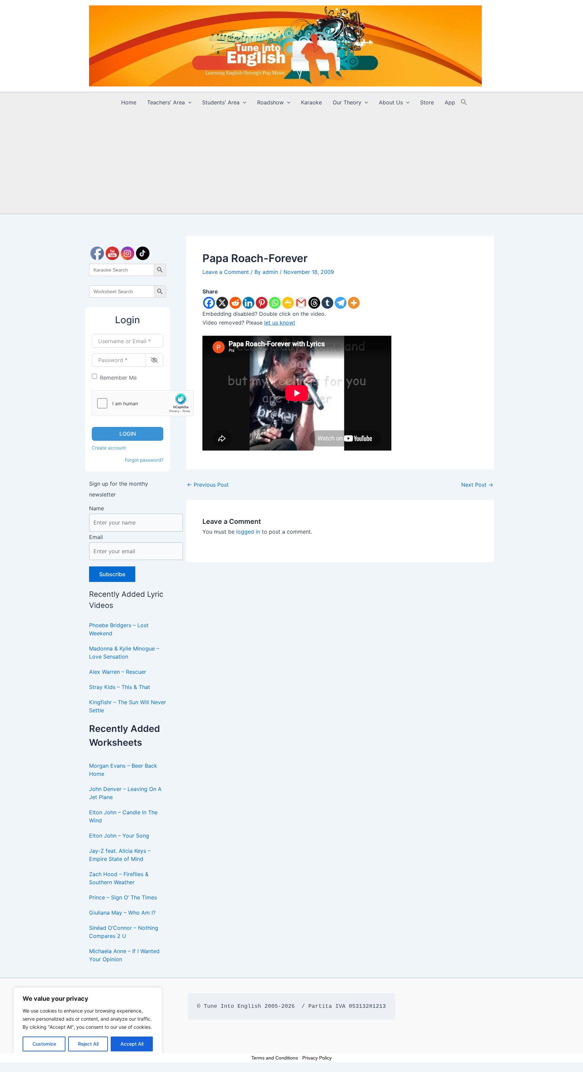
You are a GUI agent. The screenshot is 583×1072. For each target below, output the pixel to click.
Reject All (88, 1044)
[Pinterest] (262, 303)
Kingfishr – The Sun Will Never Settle (127, 706)
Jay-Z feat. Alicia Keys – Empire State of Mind (119, 854)
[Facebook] (209, 303)
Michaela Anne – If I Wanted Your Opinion (124, 955)
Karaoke (311, 102)
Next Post (477, 484)
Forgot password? (144, 460)
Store (427, 102)
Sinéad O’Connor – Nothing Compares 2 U (123, 931)
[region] (87, 1023)
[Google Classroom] (288, 303)
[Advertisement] (291, 163)
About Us (391, 102)
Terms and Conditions (274, 1058)
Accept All (131, 1044)
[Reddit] (235, 303)
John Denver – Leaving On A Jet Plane (125, 793)
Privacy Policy (317, 1058)
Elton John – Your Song (119, 835)
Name (96, 508)
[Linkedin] (248, 303)
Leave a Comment (225, 272)
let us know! (279, 322)
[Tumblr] (327, 303)
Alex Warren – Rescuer (117, 671)
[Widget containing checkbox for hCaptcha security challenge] (143, 403)
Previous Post (208, 484)
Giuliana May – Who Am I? (122, 912)
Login (127, 433)
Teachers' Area (166, 102)
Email (96, 537)
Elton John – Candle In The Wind (123, 816)
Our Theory (347, 102)
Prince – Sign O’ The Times (123, 897)
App (450, 102)
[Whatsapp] (275, 303)
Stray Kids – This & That (119, 687)
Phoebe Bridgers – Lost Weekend (118, 629)
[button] (188, 102)
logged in (248, 531)
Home (128, 102)
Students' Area (221, 102)
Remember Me (118, 377)
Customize (44, 1044)
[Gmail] (301, 303)
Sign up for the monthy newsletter (118, 489)
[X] (222, 303)
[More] (354, 303)
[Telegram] (340, 303)
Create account (109, 448)
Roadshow (270, 102)
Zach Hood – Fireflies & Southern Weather (118, 878)
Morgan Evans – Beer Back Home (123, 769)
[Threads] (314, 303)
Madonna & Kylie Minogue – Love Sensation (124, 652)
